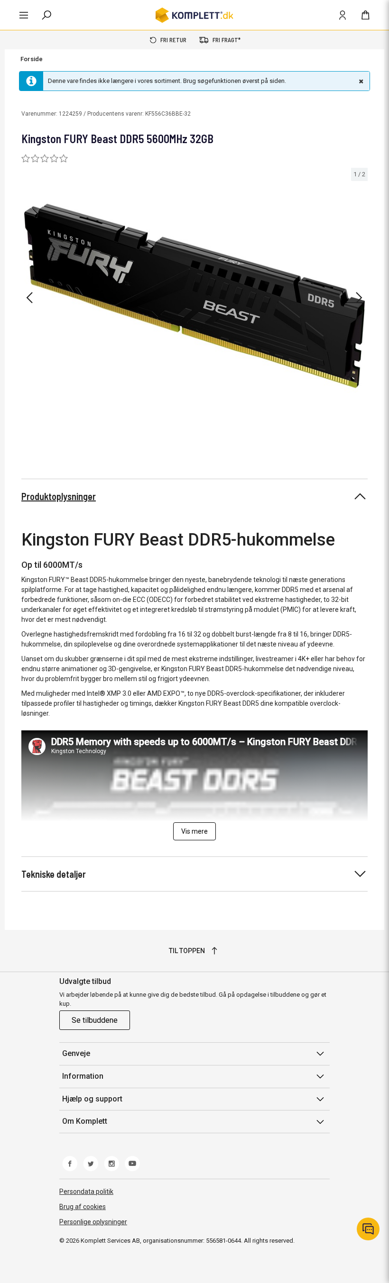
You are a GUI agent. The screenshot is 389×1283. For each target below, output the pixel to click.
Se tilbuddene (95, 1020)
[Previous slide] (29, 297)
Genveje (76, 1053)
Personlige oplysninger (93, 1222)
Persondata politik (86, 1191)
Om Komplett (84, 1121)
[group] (194, 296)
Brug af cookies (82, 1206)
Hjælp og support (92, 1098)
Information (82, 1076)
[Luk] (360, 81)
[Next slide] (359, 297)
